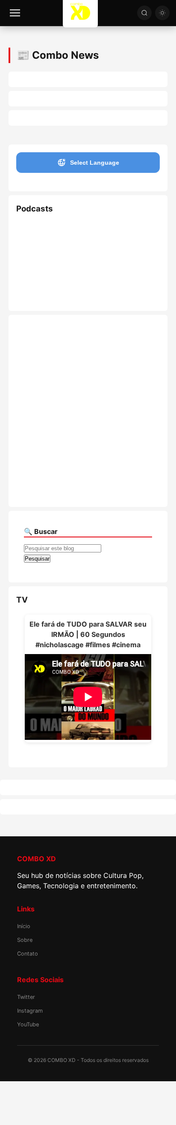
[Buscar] (144, 13)
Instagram (30, 1010)
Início (23, 926)
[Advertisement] (88, 411)
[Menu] (14, 13)
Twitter (26, 997)
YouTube (28, 1024)
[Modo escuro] (162, 13)
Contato (27, 953)
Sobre (24, 940)
